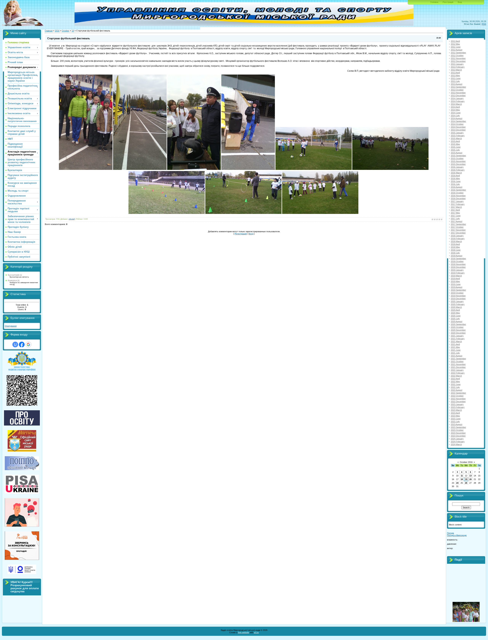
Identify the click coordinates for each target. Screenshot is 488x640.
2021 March (456, 341)
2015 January (457, 133)
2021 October (457, 361)
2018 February (458, 238)
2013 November (458, 93)
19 (73, 31)
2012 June (456, 47)
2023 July (455, 421)
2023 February (458, 407)
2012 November (458, 58)
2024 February (458, 441)
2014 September (458, 121)
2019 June (456, 284)
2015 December (458, 164)
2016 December (458, 198)
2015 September (458, 155)
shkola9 (72, 219)
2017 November (458, 230)
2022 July (455, 387)
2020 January (457, 301)
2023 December (458, 436)
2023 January (457, 404)
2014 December (458, 130)
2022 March (456, 376)
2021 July (455, 353)
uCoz (256, 632)
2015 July (455, 150)
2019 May (455, 281)
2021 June (456, 350)
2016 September (458, 190)
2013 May (455, 75)
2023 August (456, 424)
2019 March (456, 276)
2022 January (457, 370)
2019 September (458, 290)
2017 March (456, 207)
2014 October (457, 124)
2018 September (458, 258)
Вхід (460, 2)
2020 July (455, 318)
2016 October (457, 193)
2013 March (456, 70)
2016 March (456, 173)
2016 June (456, 181)
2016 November (458, 195)
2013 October (457, 90)
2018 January (457, 235)
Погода (450, 533)
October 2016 (466, 462)
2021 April (455, 344)
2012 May (455, 44)
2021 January (457, 336)
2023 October (457, 430)
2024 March (456, 444)
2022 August (456, 390)
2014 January (457, 98)
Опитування (11, 326)
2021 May (455, 347)
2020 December (458, 333)
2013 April (455, 72)
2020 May (455, 313)
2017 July (455, 218)
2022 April (455, 378)
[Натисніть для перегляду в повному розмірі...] (85, 169)
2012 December (458, 61)
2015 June (456, 147)
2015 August (456, 153)
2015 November (458, 161)
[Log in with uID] (15, 344)
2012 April (455, 41)
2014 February (458, 101)
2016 (57, 31)
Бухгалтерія (13, 275)
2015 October (457, 158)
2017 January (457, 201)
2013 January (457, 64)
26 (466, 483)
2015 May (455, 144)
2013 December (458, 95)
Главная (49, 31)
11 (462, 476)
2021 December (458, 367)
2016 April (455, 175)
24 (457, 483)
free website (243, 632)
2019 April (455, 278)
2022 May (455, 381)
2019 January (457, 270)
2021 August (456, 356)
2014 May (455, 110)
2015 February (458, 135)
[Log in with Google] (28, 344)
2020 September (458, 324)
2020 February (458, 304)
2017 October (457, 227)
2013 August (456, 84)
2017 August (456, 221)
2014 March (456, 104)
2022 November (458, 398)
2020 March (456, 307)
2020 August (456, 321)
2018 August (456, 256)
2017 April (455, 210)
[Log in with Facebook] (22, 344)
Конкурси (12, 280)
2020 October (457, 327)
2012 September (458, 52)
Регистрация (241, 234)
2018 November (458, 264)
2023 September (458, 427)
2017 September (458, 224)
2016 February (458, 170)
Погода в (457, 535)
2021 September (458, 358)
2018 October (457, 261)
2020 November (458, 330)
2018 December (458, 267)
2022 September (458, 393)
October (65, 31)
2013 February (458, 67)
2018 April (455, 244)
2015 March (456, 138)
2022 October (457, 396)
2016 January (457, 167)
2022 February (458, 373)
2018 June (456, 250)
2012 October (457, 55)
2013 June (456, 78)
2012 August (456, 50)
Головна (434, 2)
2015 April (455, 141)
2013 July (455, 81)
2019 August (456, 287)
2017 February (458, 204)
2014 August (456, 118)
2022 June (456, 384)
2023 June (456, 419)
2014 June (456, 113)
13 (470, 476)
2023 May (455, 416)
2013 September (458, 87)
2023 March (456, 410)
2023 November (458, 433)
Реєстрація (448, 2)
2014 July (455, 115)
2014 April (455, 107)
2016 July (455, 184)
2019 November (458, 296)
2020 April (455, 310)
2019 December (458, 298)
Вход (251, 234)
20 (470, 479)
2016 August (456, 187)
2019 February (458, 273)
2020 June (456, 316)
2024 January (457, 439)
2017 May (455, 213)
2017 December (458, 233)
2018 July (455, 253)
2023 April (455, 413)
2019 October (457, 293)
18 (462, 479)
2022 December (458, 401)
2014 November (458, 127)
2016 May (455, 178)
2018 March (456, 241)
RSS (484, 24)
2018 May (455, 247)
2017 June (456, 215)
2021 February (458, 338)
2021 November (458, 364)
